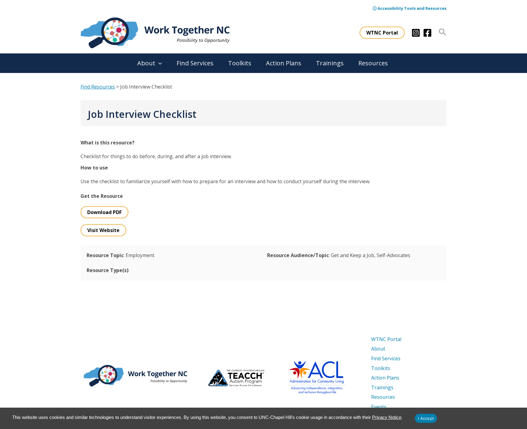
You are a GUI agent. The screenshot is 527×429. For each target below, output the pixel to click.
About (146, 63)
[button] (382, 33)
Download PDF (104, 212)
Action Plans (283, 63)
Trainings (330, 63)
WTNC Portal (386, 339)
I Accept (426, 418)
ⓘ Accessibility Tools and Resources (409, 8)
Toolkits (239, 63)
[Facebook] (427, 33)
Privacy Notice (386, 417)
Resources (373, 63)
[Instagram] (416, 33)
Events (378, 406)
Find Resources (98, 86)
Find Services (195, 63)
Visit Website (103, 230)
